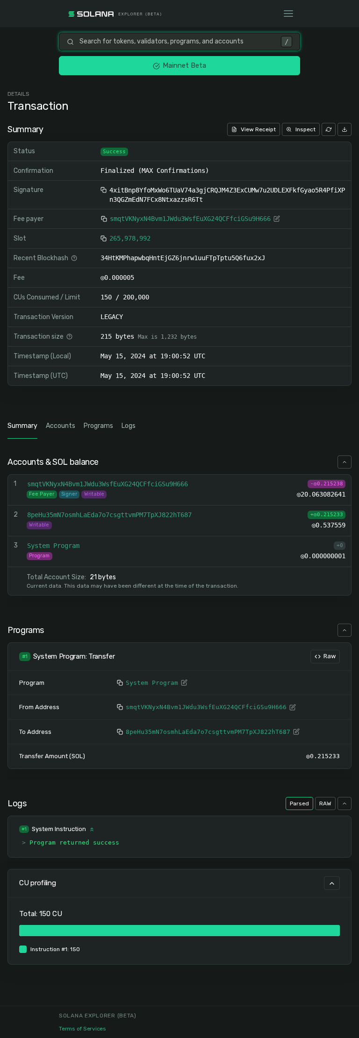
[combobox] (177, 41)
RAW (325, 803)
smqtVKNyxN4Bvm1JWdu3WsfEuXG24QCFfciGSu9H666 (190, 218)
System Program (152, 682)
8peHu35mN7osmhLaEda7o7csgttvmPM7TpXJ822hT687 (208, 731)
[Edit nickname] (276, 218)
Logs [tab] (129, 426)
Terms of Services (82, 1028)
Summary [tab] (22, 426)
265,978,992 (130, 238)
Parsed (299, 803)
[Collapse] (344, 462)
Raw (329, 656)
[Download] (344, 129)
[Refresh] (329, 129)
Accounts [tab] (60, 426)
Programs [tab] (98, 426)
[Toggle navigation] (288, 13)
